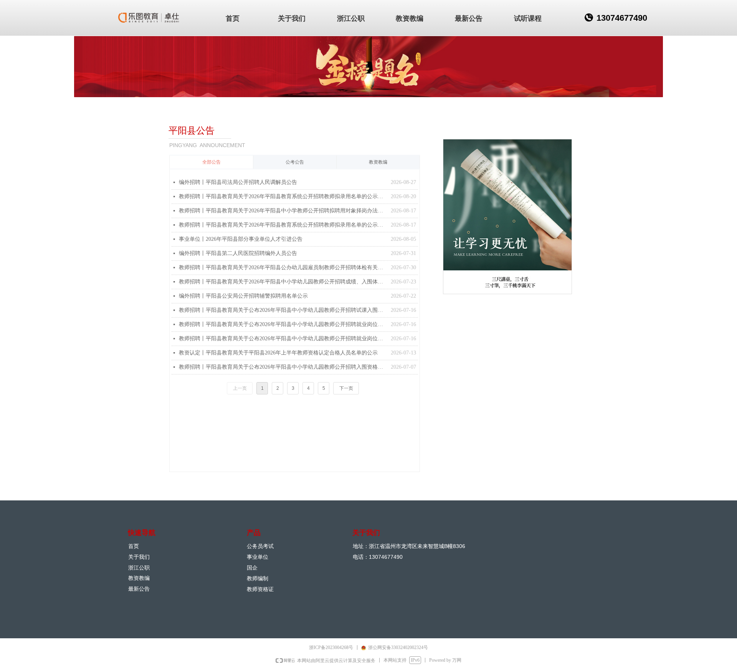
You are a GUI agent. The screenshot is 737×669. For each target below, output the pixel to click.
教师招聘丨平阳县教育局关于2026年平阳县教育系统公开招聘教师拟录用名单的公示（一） (283, 225)
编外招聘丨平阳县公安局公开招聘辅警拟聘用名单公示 (243, 296)
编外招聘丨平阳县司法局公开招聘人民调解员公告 (238, 182)
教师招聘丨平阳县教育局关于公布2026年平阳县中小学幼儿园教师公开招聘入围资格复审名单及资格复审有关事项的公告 (283, 367)
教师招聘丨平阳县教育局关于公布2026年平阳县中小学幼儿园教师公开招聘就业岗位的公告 (283, 324)
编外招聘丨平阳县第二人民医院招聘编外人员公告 (238, 253)
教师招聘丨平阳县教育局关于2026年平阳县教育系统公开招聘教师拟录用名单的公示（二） (283, 196)
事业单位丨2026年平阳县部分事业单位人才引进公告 (240, 239)
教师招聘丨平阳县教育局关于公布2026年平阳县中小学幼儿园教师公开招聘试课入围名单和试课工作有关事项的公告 (283, 310)
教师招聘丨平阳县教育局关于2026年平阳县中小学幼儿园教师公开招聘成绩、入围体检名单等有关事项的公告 (283, 282)
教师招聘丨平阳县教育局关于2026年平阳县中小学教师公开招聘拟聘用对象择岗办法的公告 (283, 211)
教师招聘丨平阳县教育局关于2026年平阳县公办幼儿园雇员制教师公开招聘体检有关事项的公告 (283, 267)
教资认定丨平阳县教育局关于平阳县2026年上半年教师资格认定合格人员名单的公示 (278, 353)
